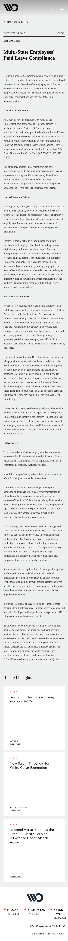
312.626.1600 (13, 914)
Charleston (36, 910)
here (11, 347)
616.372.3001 (60, 918)
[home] (10, 8)
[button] (61, 8)
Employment (12, 41)
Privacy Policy (56, 934)
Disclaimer (38, 934)
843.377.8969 (34, 914)
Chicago (13, 910)
